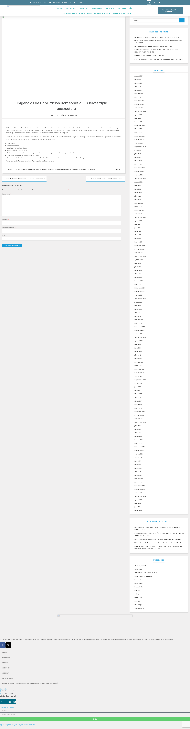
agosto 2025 (138, 115)
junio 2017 (137, 390)
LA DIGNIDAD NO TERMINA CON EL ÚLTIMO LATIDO (150, 55)
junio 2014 (137, 507)
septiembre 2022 (140, 178)
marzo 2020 (138, 277)
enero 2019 (138, 323)
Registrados (138, 597)
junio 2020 (137, 267)
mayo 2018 (138, 351)
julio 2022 (137, 185)
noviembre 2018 (139, 330)
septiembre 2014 (140, 496)
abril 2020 (137, 274)
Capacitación (138, 569)
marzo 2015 (138, 475)
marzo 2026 (138, 90)
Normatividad (138, 587)
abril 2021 (137, 235)
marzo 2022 (138, 200)
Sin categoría (138, 605)
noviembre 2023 (139, 140)
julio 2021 (137, 224)
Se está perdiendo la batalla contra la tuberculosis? (105, 179)
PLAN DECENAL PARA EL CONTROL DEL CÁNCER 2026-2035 (153, 46)
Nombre (5, 220)
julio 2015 (137, 461)
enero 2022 (138, 207)
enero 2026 (138, 97)
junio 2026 (137, 79)
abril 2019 (137, 313)
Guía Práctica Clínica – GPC (143, 576)
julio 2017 (137, 387)
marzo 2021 (138, 238)
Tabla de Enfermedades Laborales (169, 539)
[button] (149, 2)
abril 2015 (137, 472)
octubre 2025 (138, 108)
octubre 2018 (138, 334)
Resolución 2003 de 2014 (87, 169)
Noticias (137, 590)
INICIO (60, 8)
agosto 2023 (138, 150)
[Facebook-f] (2, 645)
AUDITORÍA (97, 8)
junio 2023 (137, 157)
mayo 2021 (138, 231)
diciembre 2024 (139, 125)
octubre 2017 (138, 376)
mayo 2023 (138, 161)
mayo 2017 (138, 394)
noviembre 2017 (139, 373)
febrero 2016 (138, 440)
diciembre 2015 (139, 447)
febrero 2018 (138, 362)
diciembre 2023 (139, 136)
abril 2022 (137, 196)
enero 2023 (138, 164)
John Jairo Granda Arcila (69, 115)
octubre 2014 (138, 493)
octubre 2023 (138, 143)
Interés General (139, 580)
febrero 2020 (138, 281)
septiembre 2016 (140, 422)
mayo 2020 (138, 270)
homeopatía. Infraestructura (57, 169)
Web (3, 236)
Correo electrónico (9, 228)
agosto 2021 (138, 221)
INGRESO (84, 8)
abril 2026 (137, 87)
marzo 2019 (138, 316)
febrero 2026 (138, 94)
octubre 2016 (138, 419)
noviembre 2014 (139, 489)
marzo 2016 (138, 436)
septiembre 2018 (140, 337)
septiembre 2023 (140, 147)
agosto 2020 (138, 260)
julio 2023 (137, 154)
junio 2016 (137, 429)
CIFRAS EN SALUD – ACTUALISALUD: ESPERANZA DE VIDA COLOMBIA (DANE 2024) (97, 13)
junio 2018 (137, 348)
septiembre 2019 (140, 299)
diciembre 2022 (139, 168)
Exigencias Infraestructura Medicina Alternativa (31, 169)
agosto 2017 (138, 383)
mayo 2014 (138, 510)
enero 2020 (138, 284)
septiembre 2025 (140, 111)
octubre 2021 (138, 214)
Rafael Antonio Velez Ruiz (143, 546)
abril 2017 (137, 397)
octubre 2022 (138, 175)
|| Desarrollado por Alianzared (10, 726)
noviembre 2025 (139, 104)
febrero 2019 (138, 320)
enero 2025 (138, 122)
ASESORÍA (109, 8)
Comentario (6, 194)
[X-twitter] (8, 645)
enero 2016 (138, 443)
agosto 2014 (138, 500)
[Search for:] (159, 20)
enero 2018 (138, 366)
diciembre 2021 (139, 210)
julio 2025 (137, 118)
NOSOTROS (71, 8)
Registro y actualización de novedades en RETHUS (164, 543)
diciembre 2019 (139, 288)
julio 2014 (137, 503)
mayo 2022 (138, 193)
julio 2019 (137, 306)
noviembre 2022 (139, 171)
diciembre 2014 (139, 486)
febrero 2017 (138, 405)
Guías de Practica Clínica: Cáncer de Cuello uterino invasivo (25, 179)
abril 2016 (137, 433)
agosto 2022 (138, 182)
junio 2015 (137, 464)
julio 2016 (137, 426)
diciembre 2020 (139, 245)
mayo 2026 (138, 83)
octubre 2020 (138, 253)
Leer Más (117, 169)
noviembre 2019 (139, 291)
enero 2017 (138, 408)
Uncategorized (139, 608)
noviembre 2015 (139, 450)
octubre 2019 (138, 295)
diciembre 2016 (139, 412)
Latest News (138, 583)
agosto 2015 (138, 457)
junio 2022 (137, 189)
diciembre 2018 (139, 327)
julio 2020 (137, 263)
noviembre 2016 (139, 415)
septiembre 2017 (140, 380)
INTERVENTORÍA (125, 8)
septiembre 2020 (140, 256)
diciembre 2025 (139, 101)
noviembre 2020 (139, 249)
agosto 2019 (138, 302)
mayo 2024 (138, 129)
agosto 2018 (138, 341)
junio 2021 (137, 228)
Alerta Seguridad (140, 566)
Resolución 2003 (72, 169)
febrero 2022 (138, 203)
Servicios (137, 601)
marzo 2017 (138, 401)
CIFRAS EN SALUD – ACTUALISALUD (145, 573)
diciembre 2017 (139, 369)
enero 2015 (138, 482)
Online (10, 169)
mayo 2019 (138, 309)
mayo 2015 (138, 468)
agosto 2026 (138, 76)
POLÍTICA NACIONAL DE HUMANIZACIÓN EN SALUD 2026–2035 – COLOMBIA (158, 59)
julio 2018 (137, 344)
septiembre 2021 (140, 217)
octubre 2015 (138, 454)
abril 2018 (137, 355)
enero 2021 (138, 242)
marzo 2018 (138, 358)
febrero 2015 (138, 479)
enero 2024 (138, 132)
